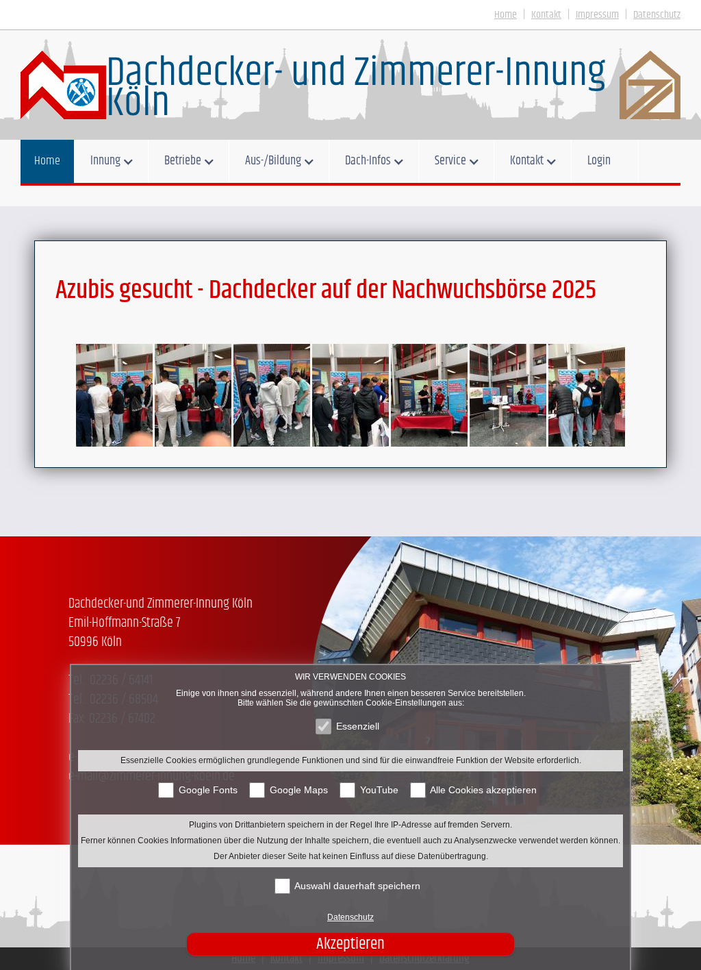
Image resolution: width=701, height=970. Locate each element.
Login (599, 161)
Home (47, 161)
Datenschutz (350, 917)
